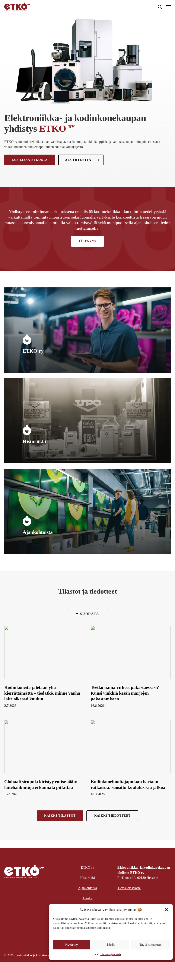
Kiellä (111, 944)
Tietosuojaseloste (110, 954)
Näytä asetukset (150, 944)
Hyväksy (71, 944)
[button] (166, 910)
